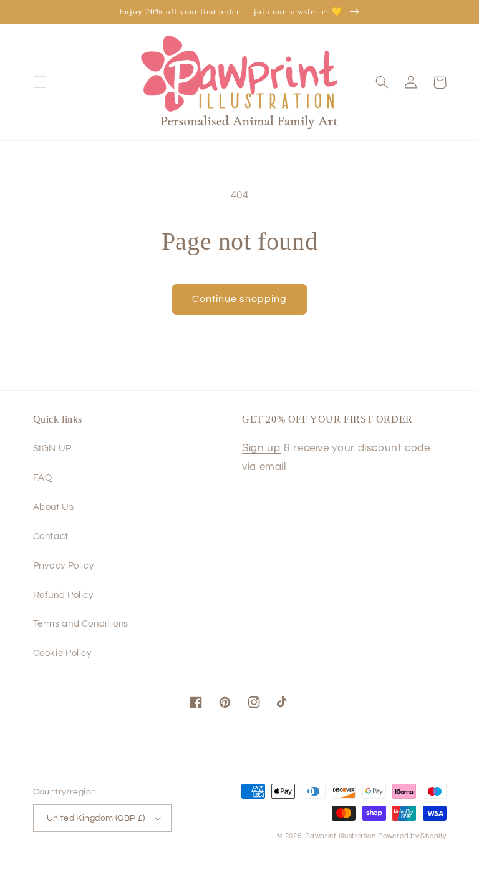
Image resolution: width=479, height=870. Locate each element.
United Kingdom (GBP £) (96, 818)
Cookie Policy (62, 653)
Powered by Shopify (412, 836)
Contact (51, 536)
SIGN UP (52, 448)
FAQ (42, 477)
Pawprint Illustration (340, 836)
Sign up (261, 448)
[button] (39, 82)
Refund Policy (63, 595)
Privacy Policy (63, 565)
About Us (53, 507)
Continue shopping (240, 299)
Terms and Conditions (81, 623)
